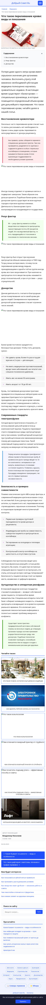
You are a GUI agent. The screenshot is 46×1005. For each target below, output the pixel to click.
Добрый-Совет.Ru (21, 3)
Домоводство (38, 975)
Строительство (22, 971)
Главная (4, 9)
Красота (27, 975)
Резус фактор (10, 61)
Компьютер (17, 975)
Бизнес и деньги (22, 968)
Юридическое (20, 979)
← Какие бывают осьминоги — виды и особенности (19, 855)
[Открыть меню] (40, 3)
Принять (23, 1001)
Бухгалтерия (33, 979)
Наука (11, 979)
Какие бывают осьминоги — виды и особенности (22, 927)
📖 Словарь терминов (16, 986)
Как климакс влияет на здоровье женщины (17, 896)
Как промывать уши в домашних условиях (17, 882)
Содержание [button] (23, 53)
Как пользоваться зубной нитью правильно (18, 878)
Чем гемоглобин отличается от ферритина (17, 892)
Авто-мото (10, 968)
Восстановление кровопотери (17, 57)
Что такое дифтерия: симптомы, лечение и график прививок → (21, 863)
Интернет (6, 975)
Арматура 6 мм (9, 950)
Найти (39, 912)
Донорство (10, 64)
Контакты (30, 993)
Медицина (13, 9)
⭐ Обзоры (34, 986)
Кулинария (35, 968)
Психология (35, 971)
